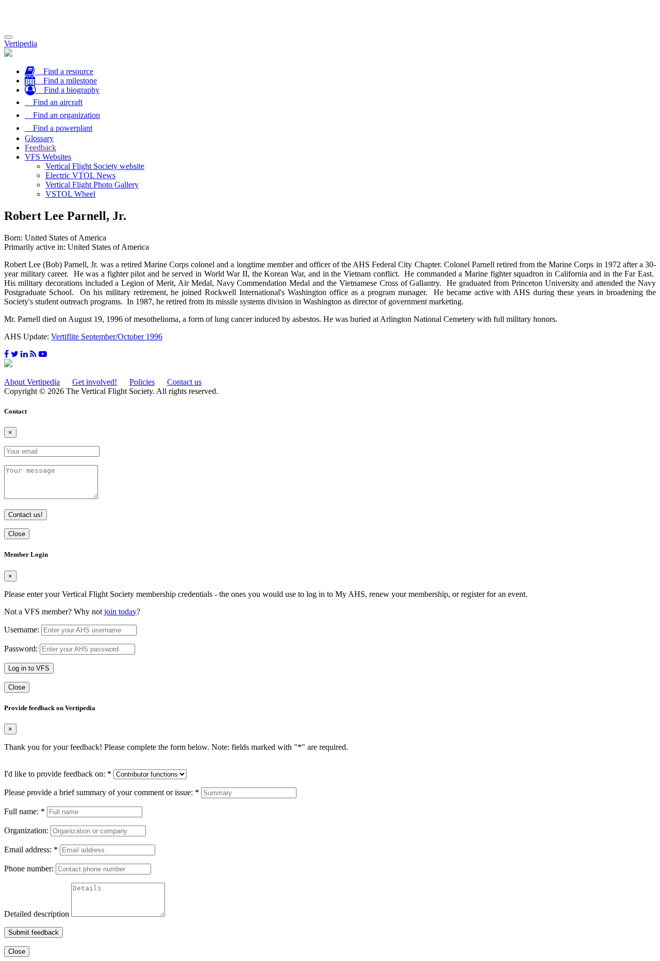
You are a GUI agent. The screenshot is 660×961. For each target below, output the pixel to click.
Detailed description (36, 913)
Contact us (184, 381)
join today (120, 611)
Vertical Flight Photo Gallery (92, 184)
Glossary (39, 138)
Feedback (40, 147)
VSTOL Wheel (70, 194)
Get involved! (94, 381)
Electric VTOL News (80, 175)
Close (16, 534)
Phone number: (29, 868)
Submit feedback (33, 932)
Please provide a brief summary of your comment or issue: (101, 792)
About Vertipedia (32, 381)
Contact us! (25, 515)
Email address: (31, 849)
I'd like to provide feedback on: (57, 773)
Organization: (26, 830)
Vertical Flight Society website (94, 166)
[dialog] (330, 621)
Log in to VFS (29, 668)
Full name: (24, 811)
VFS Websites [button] (48, 156)
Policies (142, 381)
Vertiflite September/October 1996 (106, 336)
